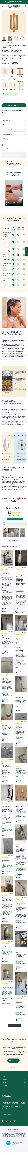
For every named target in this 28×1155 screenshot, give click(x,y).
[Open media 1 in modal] (23, 12)
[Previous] (2, 2)
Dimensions (6, 125)
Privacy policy (13, 1138)
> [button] (14, 1025)
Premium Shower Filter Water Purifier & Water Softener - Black (7, 603)
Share (5, 145)
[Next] (26, 2)
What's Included (7, 134)
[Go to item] (4, 38)
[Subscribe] (23, 1114)
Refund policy (6, 1138)
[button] (8, 208)
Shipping (5, 139)
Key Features (6, 120)
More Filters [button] (15, 546)
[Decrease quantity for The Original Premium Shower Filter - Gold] (3, 100)
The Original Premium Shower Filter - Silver (7, 646)
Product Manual (7, 129)
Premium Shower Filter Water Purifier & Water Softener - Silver (20, 606)
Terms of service (21, 1138)
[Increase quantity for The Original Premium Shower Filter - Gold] (9, 100)
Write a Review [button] (14, 540)
